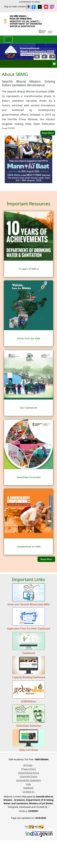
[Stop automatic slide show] (37, 57)
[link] (28, 159)
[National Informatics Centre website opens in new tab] (48, 806)
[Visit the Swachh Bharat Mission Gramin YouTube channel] (46, 7)
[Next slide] (52, 57)
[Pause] (54, 64)
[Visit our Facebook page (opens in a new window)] (34, 7)
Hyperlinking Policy (28, 772)
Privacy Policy (28, 768)
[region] (28, 103)
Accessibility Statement (28, 780)
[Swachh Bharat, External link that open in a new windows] (51, 31)
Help (28, 784)
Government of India (29, 2)
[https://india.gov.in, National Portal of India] (39, 832)
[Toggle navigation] (8, 39)
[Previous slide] (44, 57)
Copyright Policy (28, 776)
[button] (28, 6)
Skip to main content (15, 6)
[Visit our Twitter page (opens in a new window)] (40, 7)
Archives (27, 765)
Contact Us (28, 791)
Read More (46, 559)
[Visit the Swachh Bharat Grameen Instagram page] (52, 7)
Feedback (28, 787)
